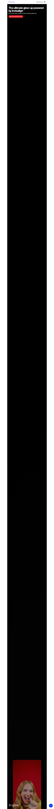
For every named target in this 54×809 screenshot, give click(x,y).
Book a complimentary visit (15, 16)
